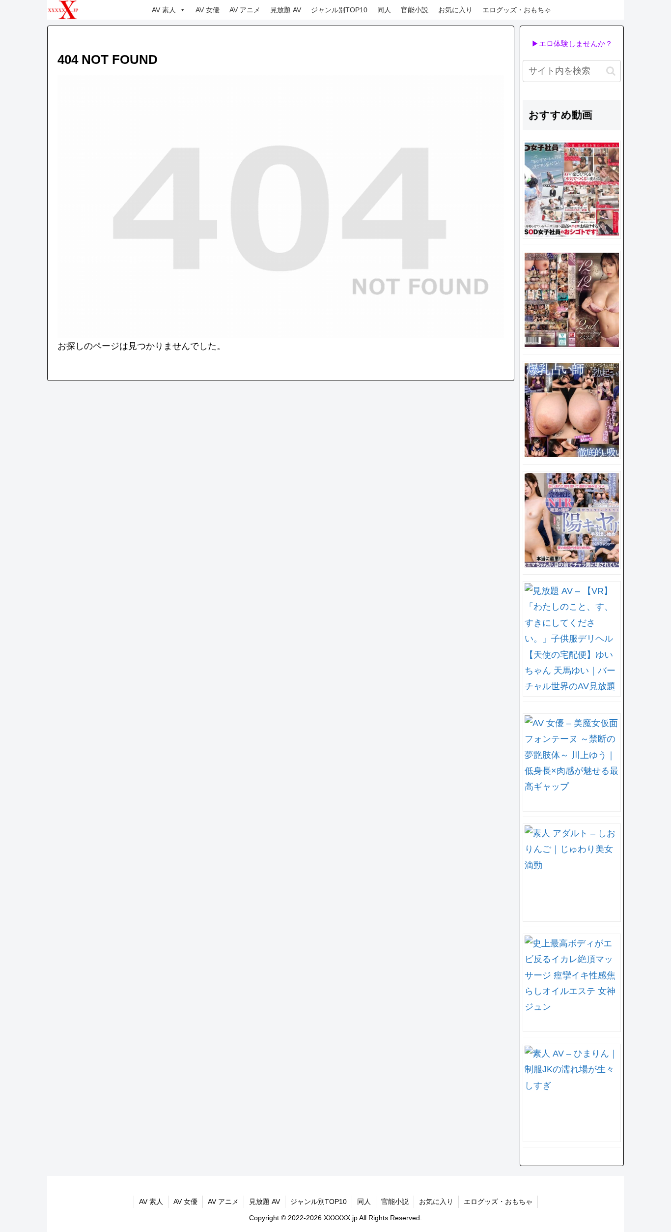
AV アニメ (244, 10)
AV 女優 (208, 10)
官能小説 (414, 10)
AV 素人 (164, 10)
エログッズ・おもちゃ (516, 10)
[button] (610, 71)
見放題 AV (285, 10)
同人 (384, 10)
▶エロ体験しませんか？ (572, 43)
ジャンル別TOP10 (339, 10)
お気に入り (455, 10)
